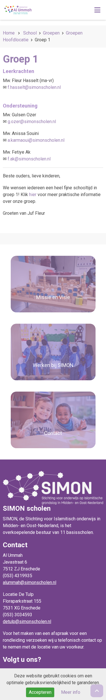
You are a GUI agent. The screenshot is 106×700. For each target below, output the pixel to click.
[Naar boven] (96, 690)
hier (32, 194)
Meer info (70, 692)
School (30, 33)
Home (9, 33)
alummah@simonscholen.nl (29, 582)
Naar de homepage (40, 10)
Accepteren (40, 692)
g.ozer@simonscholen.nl (32, 121)
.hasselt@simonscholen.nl (35, 87)
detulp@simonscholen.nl (27, 621)
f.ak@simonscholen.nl (29, 159)
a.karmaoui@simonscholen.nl (36, 140)
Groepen (51, 33)
